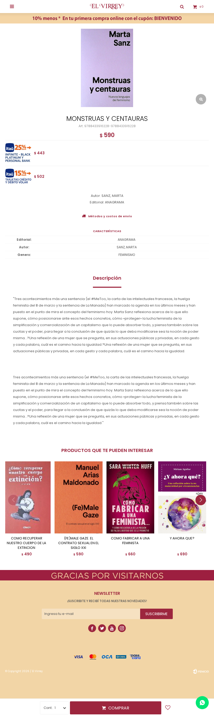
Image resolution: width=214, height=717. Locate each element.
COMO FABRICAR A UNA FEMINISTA (130, 540)
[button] (202, 510)
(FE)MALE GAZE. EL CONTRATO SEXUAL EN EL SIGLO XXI (78, 543)
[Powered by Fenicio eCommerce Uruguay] (201, 671)
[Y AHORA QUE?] (182, 497)
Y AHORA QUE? (182, 538)
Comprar (118, 708)
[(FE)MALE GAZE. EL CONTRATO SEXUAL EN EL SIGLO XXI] (79, 497)
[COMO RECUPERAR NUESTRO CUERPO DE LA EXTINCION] (27, 497)
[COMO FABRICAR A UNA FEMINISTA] (130, 497)
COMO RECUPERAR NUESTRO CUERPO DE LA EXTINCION (26, 543)
